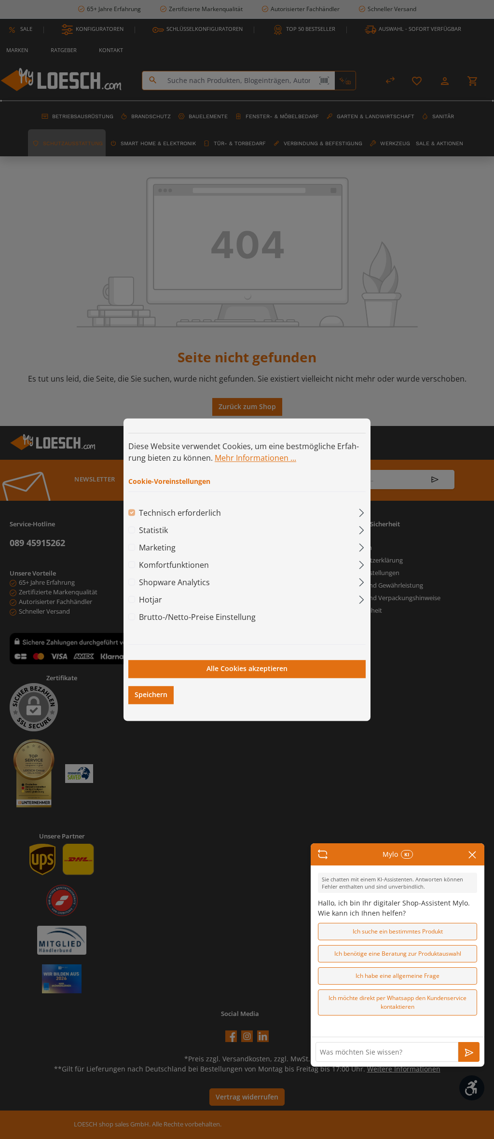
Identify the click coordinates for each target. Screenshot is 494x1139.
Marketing (157, 548)
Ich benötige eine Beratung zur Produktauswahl (397, 953)
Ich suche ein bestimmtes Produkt (398, 931)
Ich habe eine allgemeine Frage (397, 976)
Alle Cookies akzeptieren (247, 668)
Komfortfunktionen (174, 565)
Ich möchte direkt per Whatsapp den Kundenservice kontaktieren (398, 1002)
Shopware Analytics (174, 582)
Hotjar (150, 600)
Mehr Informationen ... (255, 458)
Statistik (153, 530)
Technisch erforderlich (180, 513)
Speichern (151, 694)
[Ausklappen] (361, 511)
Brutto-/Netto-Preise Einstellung (197, 617)
